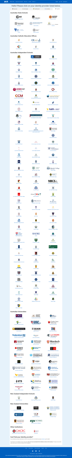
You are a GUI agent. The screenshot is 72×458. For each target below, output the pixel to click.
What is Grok (12, 1)
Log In (61, 1)
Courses (30, 1)
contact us (43, 439)
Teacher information (37, 448)
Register (66, 1)
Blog (46, 448)
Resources (25, 1)
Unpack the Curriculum (19, 1)
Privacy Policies (31, 448)
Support (57, 1)
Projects (43, 448)
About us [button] (33, 1)
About (26, 448)
